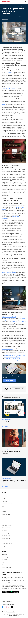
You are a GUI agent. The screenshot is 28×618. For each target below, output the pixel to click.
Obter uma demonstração (8, 496)
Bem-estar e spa (6, 527)
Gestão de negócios (6, 514)
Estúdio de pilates (6, 535)
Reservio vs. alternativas (7, 564)
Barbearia (4, 530)
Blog (3, 562)
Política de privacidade (7, 601)
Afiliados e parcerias (6, 567)
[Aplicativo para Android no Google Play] (14, 592)
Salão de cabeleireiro (7, 525)
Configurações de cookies (8, 604)
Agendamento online (7, 503)
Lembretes (4, 511)
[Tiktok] (15, 607)
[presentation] (25, 2)
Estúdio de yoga (5, 533)
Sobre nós (4, 554)
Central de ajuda (5, 557)
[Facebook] (2, 607)
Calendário (4, 501)
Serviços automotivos (7, 546)
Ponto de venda (5, 509)
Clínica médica (5, 540)
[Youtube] (9, 607)
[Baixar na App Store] (6, 592)
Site (3, 506)
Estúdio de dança (6, 538)
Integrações (5, 516)
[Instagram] (6, 607)
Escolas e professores (7, 543)
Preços (3, 498)
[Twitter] (12, 607)
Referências (5, 559)
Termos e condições (6, 599)
